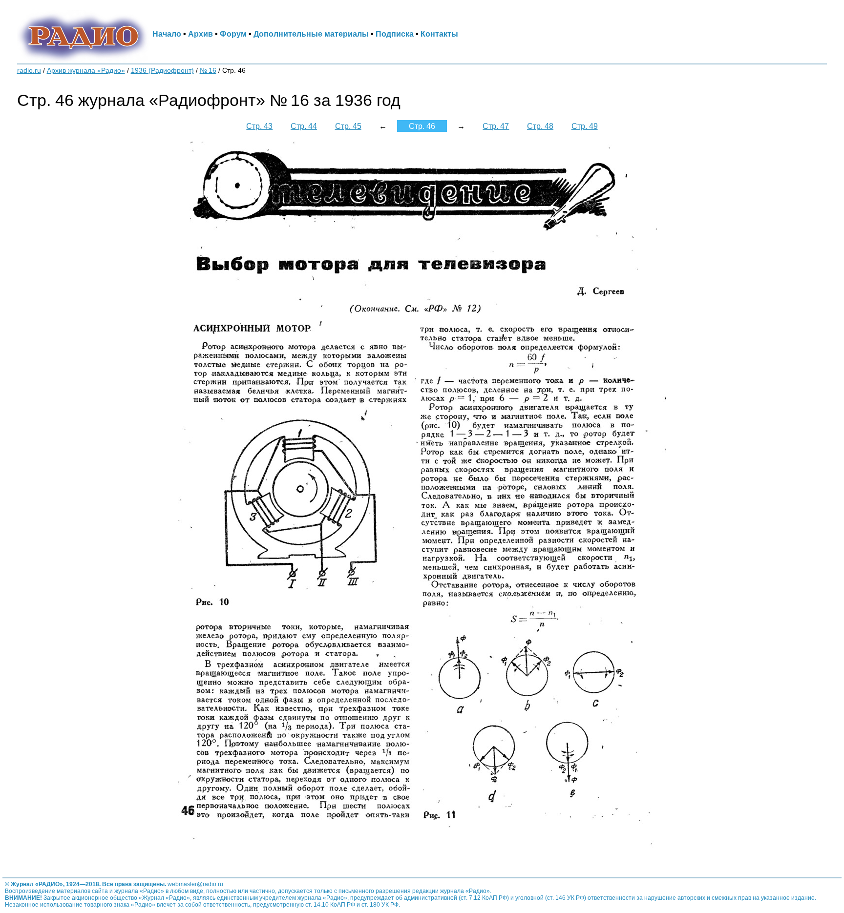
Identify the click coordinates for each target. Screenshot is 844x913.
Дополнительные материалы (311, 33)
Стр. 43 (259, 126)
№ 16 (208, 70)
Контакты (439, 33)
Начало (166, 33)
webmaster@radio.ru (195, 884)
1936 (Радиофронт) (162, 70)
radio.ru (29, 70)
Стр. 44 (304, 126)
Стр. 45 (348, 126)
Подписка (395, 33)
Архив (200, 33)
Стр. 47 (496, 126)
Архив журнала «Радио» (86, 70)
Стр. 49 (584, 126)
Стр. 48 (540, 126)
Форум (233, 33)
